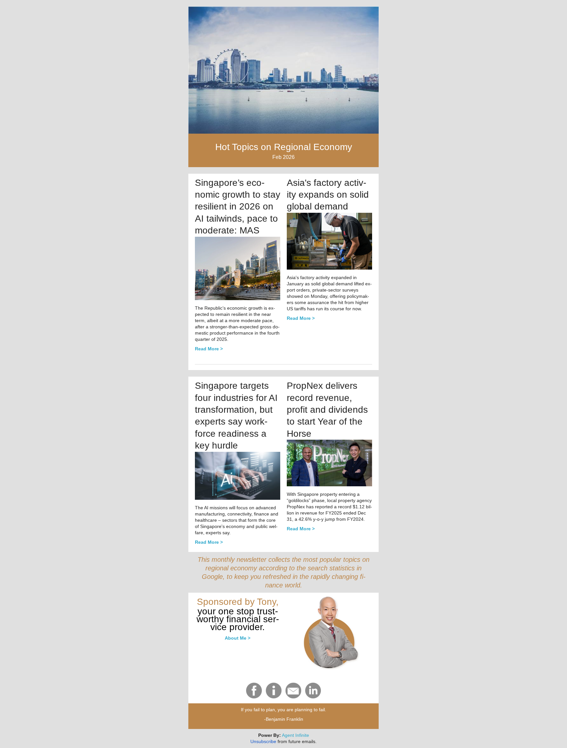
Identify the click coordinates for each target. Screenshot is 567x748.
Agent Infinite (295, 735)
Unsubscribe (263, 741)
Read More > (301, 318)
